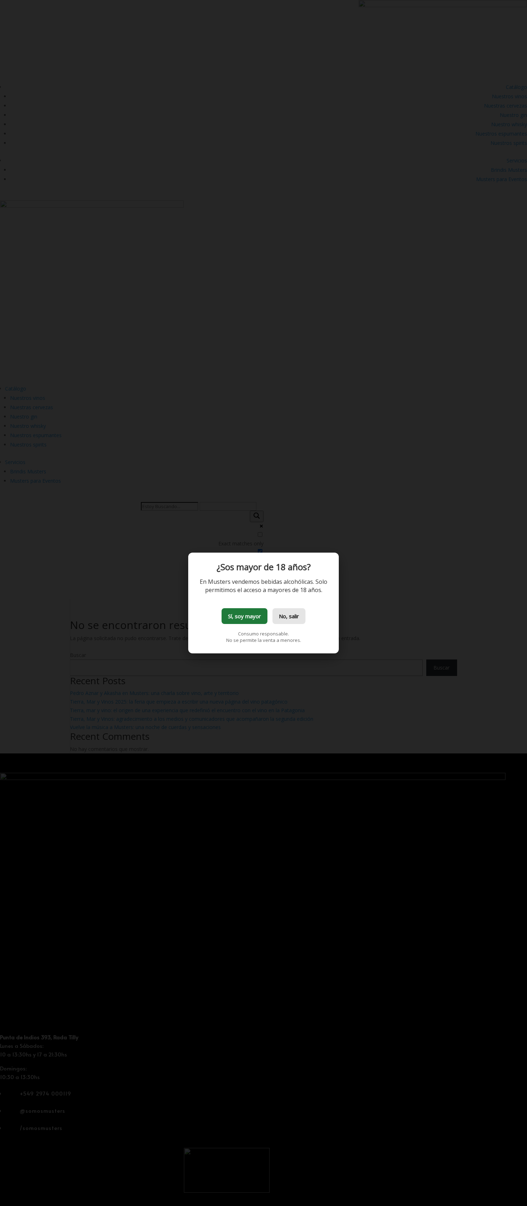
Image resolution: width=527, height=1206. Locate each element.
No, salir (289, 616)
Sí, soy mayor (244, 616)
